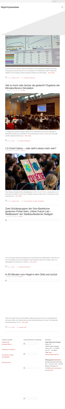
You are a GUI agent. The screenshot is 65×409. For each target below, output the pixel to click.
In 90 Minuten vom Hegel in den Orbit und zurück (31, 274)
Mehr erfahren (51, 72)
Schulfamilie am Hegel (7, 355)
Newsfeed (23, 90)
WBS (25, 327)
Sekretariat (57, 360)
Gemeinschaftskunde (28, 201)
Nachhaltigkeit (32, 77)
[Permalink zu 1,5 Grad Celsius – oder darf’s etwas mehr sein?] (32, 172)
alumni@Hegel (5, 357)
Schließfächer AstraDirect (8, 349)
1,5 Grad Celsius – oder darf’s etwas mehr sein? (30, 148)
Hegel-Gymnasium (10, 7)
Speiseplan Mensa (6, 344)
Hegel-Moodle (5, 342)
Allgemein (14, 77)
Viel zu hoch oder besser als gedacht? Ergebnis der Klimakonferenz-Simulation (32, 87)
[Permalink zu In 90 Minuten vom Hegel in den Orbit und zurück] (32, 298)
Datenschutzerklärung (55, 368)
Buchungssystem (6, 362)
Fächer (18, 77)
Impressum (50, 370)
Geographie (26, 77)
